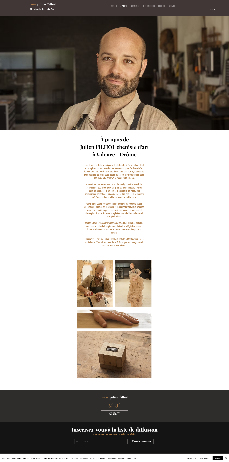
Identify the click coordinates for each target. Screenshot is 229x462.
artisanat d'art (137, 168)
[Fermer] (226, 458)
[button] (213, 8)
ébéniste (132, 203)
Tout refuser (204, 458)
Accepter (218, 458)
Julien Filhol (102, 203)
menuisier (100, 207)
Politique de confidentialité (128, 458)
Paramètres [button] (191, 458)
